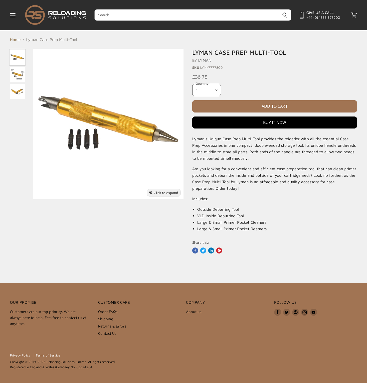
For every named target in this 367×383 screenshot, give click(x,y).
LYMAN (204, 60)
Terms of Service (48, 355)
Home (15, 39)
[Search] (284, 15)
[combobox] (186, 15)
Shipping (105, 319)
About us (193, 312)
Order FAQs (108, 312)
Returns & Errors (112, 326)
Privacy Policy (20, 355)
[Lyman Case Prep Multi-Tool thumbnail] (17, 57)
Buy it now (274, 122)
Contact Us (107, 333)
